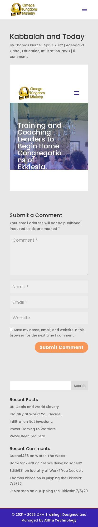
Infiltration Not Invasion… (31, 421)
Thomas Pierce (28, 45)
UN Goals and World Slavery (34, 406)
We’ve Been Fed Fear (27, 436)
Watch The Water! (51, 455)
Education (30, 51)
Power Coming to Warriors (33, 429)
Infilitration (50, 51)
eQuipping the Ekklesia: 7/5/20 (61, 491)
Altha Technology (60, 520)
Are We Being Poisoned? (61, 463)
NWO (66, 51)
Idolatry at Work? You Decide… (36, 414)
